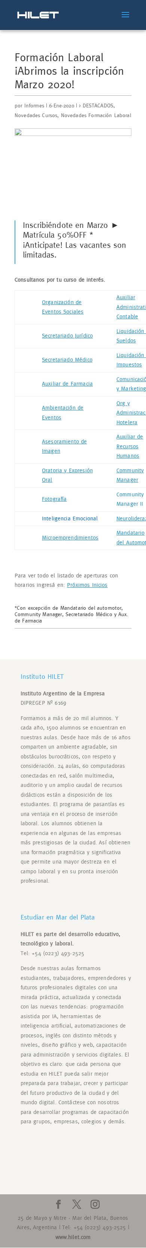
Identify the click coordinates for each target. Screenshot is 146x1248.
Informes (34, 106)
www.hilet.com (73, 1237)
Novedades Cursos (36, 115)
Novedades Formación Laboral (96, 115)
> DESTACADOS (96, 106)
